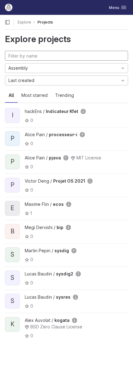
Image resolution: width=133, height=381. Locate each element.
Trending (64, 95)
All (11, 95)
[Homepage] (8, 7)
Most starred (34, 95)
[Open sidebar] (7, 22)
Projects (45, 22)
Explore (24, 22)
